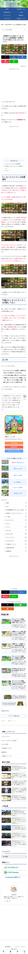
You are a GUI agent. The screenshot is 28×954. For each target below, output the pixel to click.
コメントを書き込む (14, 715)
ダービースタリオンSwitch (9, 740)
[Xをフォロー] (7, 604)
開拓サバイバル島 (18, 468)
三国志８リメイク (7, 756)
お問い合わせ (14, 949)
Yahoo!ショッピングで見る (14, 450)
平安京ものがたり (20, 462)
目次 (11, 160)
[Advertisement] (14, 84)
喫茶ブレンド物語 (18, 475)
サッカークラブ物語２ (18, 487)
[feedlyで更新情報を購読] (20, 604)
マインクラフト (6, 736)
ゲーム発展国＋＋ (18, 482)
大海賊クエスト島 (18, 493)
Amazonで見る (14, 443)
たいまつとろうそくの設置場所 (12, 163)
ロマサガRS (5, 744)
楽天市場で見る (14, 447)
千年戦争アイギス (7, 748)
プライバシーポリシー (20, 946)
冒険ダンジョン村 (10, 436)
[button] (25, 30)
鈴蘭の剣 (4, 752)
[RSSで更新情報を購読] (7, 608)
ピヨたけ (14, 894)
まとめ (6, 170)
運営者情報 (7, 946)
